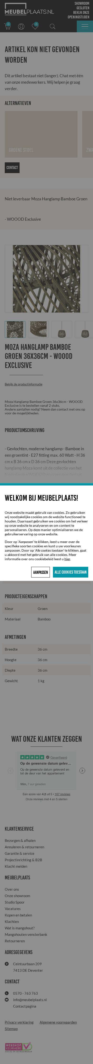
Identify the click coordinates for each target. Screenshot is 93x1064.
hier (67, 559)
